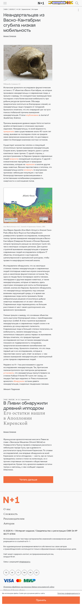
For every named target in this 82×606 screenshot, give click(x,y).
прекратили (8, 131)
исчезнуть (28, 170)
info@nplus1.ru (24, 562)
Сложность (10, 514)
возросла (14, 159)
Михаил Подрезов (9, 36)
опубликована (32, 115)
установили (8, 373)
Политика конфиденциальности (68, 593)
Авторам (8, 523)
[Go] (5, 3)
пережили (30, 164)
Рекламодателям (13, 519)
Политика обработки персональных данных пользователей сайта (28, 587)
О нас (7, 509)
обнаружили (18, 381)
